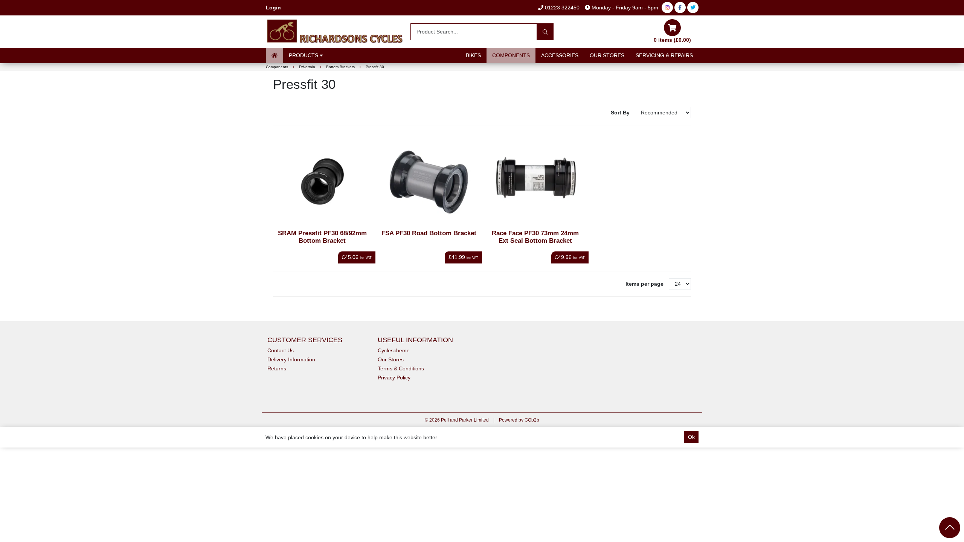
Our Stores (607, 55)
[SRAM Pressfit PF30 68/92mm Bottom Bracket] (322, 182)
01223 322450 (561, 8)
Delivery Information (291, 359)
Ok (691, 437)
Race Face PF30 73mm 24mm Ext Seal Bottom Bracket (535, 237)
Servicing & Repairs (664, 55)
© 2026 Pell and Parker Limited (457, 420)
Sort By (621, 113)
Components (511, 55)
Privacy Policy (394, 378)
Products (304, 55)
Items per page (644, 284)
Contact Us (280, 350)
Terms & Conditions (401, 368)
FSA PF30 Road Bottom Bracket (428, 233)
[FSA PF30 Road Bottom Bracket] (428, 182)
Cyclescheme (394, 350)
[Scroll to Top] (949, 527)
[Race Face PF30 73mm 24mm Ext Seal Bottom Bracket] (535, 182)
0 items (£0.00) (672, 40)
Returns (276, 368)
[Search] (545, 31)
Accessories (559, 55)
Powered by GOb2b (519, 420)
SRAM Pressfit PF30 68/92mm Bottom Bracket (322, 237)
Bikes (473, 55)
